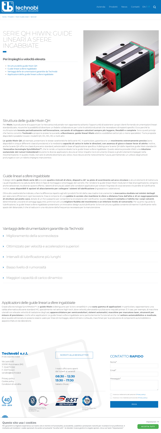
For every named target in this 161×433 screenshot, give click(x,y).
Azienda (101, 7)
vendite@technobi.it (11, 373)
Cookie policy (8, 381)
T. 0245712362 (8, 367)
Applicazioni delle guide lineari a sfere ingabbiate (30, 74)
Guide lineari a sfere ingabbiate (22, 69)
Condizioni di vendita (11, 384)
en (144, 7)
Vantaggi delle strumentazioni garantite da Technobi (32, 71)
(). (129, 394)
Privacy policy (8, 378)
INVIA (134, 404)
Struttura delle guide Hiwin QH (22, 66)
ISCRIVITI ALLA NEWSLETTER (74, 355)
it (149, 7)
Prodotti (113, 7)
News (124, 7)
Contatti (135, 7)
